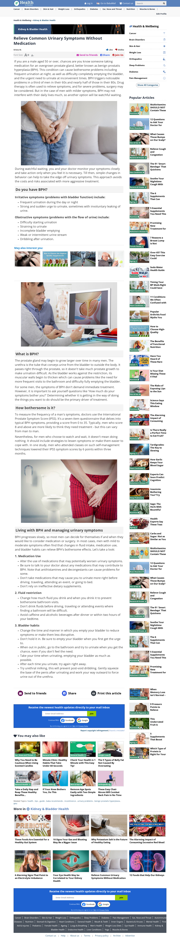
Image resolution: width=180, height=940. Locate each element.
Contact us (128, 3)
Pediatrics (36, 925)
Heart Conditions (66, 921)
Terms (87, 935)
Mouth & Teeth (101, 921)
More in (41, 809)
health (30, 801)
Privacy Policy (83, 726)
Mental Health (152, 921)
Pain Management (121, 917)
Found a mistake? (117, 730)
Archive (117, 935)
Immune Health (145, 925)
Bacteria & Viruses (134, 921)
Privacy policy (101, 935)
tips (36, 801)
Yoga (107, 929)
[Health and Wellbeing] (24, 3)
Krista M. (18, 49)
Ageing (64, 925)
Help (63, 935)
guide (42, 801)
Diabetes (94, 9)
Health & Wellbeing (22, 20)
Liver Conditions (94, 929)
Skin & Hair (48, 9)
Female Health (51, 925)
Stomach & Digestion (46, 921)
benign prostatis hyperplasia (107, 801)
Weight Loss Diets (113, 925)
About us (74, 935)
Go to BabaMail (108, 3)
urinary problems (85, 801)
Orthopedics (79, 9)
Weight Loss (63, 9)
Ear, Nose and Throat (112, 9)
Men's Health (96, 925)
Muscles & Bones (147, 9)
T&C (73, 726)
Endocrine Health (75, 929)
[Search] (164, 3)
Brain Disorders (31, 9)
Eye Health (129, 925)
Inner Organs (117, 921)
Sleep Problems (91, 917)
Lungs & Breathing (78, 925)
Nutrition (131, 9)
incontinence (70, 801)
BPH (15, 803)
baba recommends (54, 801)
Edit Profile (161, 14)
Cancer (17, 9)
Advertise (130, 935)
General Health (84, 921)
